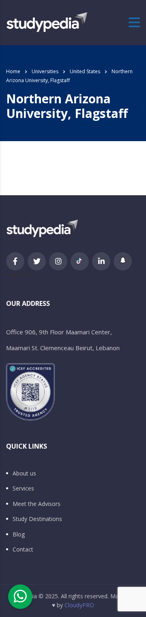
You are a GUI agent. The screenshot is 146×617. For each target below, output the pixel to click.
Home (13, 71)
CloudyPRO (79, 605)
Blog (19, 534)
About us (24, 473)
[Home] (46, 22)
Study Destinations (37, 519)
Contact (23, 549)
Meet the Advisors (36, 504)
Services (23, 488)
